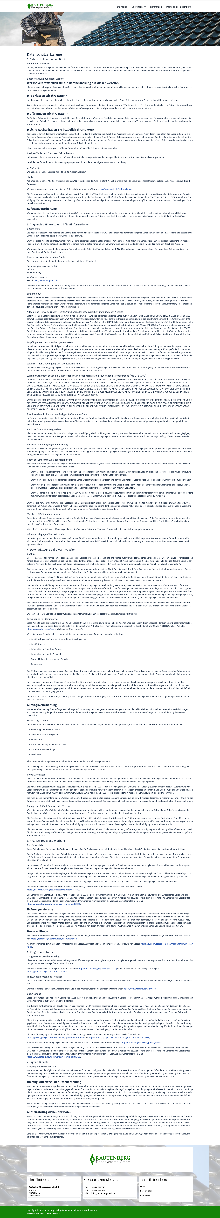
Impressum (145, 1195)
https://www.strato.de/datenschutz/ (114, 189)
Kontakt (143, 1186)
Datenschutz (146, 1191)
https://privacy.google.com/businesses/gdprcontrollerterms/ (55, 1037)
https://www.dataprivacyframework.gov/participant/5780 (53, 904)
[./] (110, 1159)
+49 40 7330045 (98, 1187)
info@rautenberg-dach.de (46, 280)
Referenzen (156, 7)
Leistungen (137, 7)
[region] (110, 29)
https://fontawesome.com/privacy (139, 989)
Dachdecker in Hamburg (178, 7)
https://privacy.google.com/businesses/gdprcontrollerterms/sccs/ (119, 1037)
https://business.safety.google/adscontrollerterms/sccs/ (53, 890)
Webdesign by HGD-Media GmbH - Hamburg (43, 1213)
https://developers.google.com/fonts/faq (98, 968)
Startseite (122, 7)
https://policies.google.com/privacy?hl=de (47, 971)
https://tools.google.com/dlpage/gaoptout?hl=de (54, 939)
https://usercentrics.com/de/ (40, 629)
